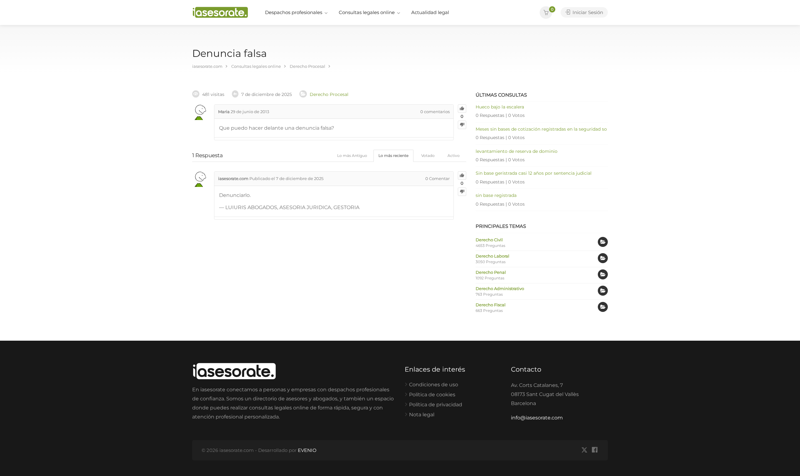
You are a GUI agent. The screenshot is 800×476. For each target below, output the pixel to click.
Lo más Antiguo (352, 155)
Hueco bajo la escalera (500, 107)
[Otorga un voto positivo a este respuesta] (462, 175)
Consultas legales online (367, 12)
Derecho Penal (491, 272)
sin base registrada (496, 195)
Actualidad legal (430, 12)
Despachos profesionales (293, 12)
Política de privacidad (435, 405)
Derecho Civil (489, 239)
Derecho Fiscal (491, 304)
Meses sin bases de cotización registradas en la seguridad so (541, 129)
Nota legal (421, 415)
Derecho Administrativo (500, 288)
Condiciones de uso (433, 385)
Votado (428, 155)
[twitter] (584, 450)
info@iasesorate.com (537, 418)
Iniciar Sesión (587, 12)
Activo (454, 155)
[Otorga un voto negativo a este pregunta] (462, 125)
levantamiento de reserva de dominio (517, 151)
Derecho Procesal (329, 94)
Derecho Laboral (492, 255)
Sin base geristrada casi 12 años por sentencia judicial (534, 173)
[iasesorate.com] (220, 12)
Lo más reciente (393, 155)
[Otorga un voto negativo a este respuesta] (462, 192)
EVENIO (307, 450)
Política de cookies (432, 395)
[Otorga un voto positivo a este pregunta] (462, 108)
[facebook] (594, 450)
